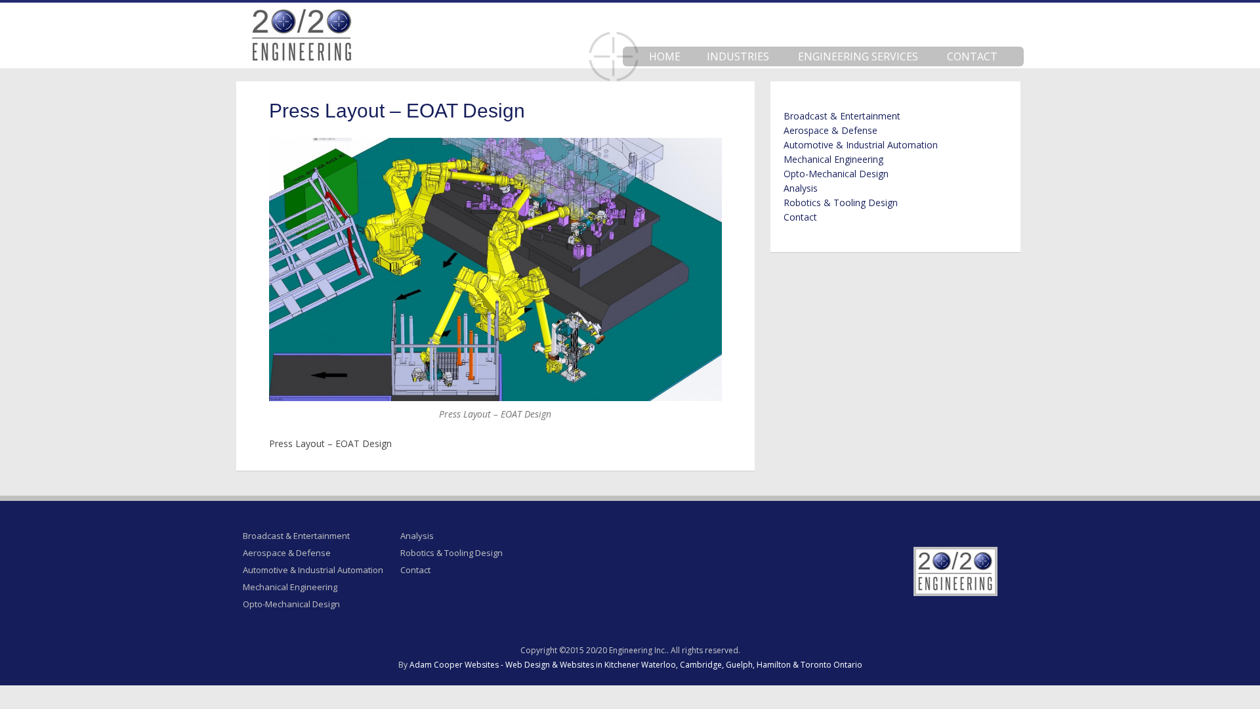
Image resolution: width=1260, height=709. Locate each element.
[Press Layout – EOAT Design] (495, 269)
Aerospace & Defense (830, 130)
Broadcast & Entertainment (842, 116)
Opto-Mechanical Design (836, 173)
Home (665, 56)
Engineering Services (858, 56)
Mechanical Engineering (833, 159)
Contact (972, 56)
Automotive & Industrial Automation (861, 145)
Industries (738, 56)
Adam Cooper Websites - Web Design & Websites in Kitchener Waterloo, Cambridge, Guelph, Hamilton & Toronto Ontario (636, 664)
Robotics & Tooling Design (841, 202)
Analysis (801, 188)
